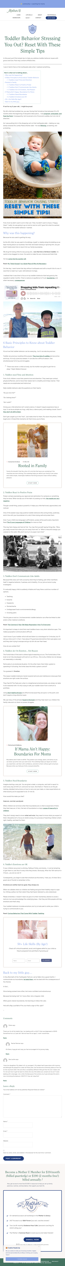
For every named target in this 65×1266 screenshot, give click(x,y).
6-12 (28, 462)
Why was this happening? (14, 75)
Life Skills (29, 15)
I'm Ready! (46, 960)
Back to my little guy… (12, 102)
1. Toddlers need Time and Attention (20, 80)
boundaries (51, 278)
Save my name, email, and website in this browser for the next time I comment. (27, 1153)
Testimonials (51, 15)
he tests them (28, 979)
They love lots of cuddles (41, 356)
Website (5, 1141)
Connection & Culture (14, 462)
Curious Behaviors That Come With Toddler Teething (26, 913)
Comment (6, 1094)
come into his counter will (17, 259)
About (40, 15)
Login (18, 15)
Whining (43, 126)
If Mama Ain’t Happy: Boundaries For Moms (19, 92)
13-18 (24, 462)
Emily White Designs (42, 1262)
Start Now (32, 483)
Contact (38, 17)
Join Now (51, 18)
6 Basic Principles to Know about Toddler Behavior (22, 78)
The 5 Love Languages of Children (19, 522)
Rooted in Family (11, 82)
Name (5, 1121)
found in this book (28, 700)
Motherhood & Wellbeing (14, 745)
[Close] (39, 1247)
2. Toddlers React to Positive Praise (19, 85)
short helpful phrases (14, 693)
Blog (27, 18)
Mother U (14, 11)
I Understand (22, 1259)
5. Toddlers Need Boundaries (17, 94)
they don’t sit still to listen (12, 412)
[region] (22, 1254)
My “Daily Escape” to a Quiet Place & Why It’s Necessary (27, 264)
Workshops (16, 17)
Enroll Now (32, 1240)
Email (5, 1131)
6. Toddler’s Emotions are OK (17, 97)
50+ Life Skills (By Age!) (13, 99)
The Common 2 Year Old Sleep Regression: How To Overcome (29, 625)
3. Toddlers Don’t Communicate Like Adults (22, 87)
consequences (20, 280)
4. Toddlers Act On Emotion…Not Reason (22, 90)
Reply (5, 1038)
